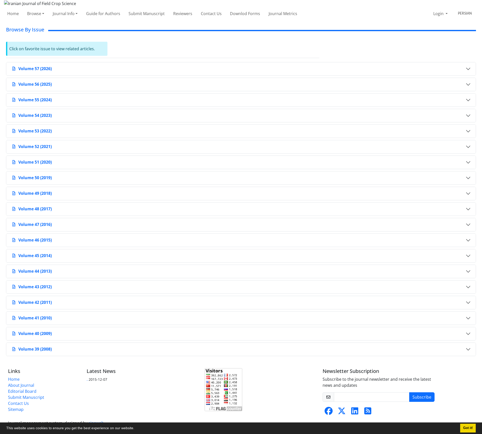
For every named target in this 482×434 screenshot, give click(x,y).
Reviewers (182, 13)
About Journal (21, 385)
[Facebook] (329, 412)
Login (439, 13)
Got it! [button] (468, 428)
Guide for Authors (103, 13)
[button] (136, 428)
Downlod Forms (245, 13)
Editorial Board (22, 391)
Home (13, 13)
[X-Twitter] (342, 412)
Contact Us (211, 13)
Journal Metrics (283, 13)
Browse (34, 13)
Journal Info (64, 13)
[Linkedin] (355, 412)
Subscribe (421, 397)
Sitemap (16, 409)
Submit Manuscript (147, 13)
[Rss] (368, 412)
